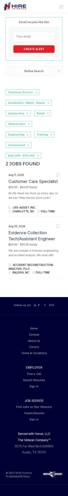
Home (34, 328)
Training (42, 134)
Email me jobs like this (34, 22)
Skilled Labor (17, 124)
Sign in (34, 386)
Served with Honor (19, 476)
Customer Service (20, 92)
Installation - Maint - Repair (26, 102)
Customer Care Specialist (33, 181)
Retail (41, 113)
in (35, 305)
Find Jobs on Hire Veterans (34, 406)
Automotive (16, 113)
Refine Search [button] (34, 71)
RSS (51, 305)
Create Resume (34, 413)
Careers (34, 346)
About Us (34, 340)
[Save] (58, 175)
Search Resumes (34, 380)
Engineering (16, 134)
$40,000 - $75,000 (21, 155)
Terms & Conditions (34, 353)
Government (16, 145)
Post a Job (34, 373)
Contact (34, 334)
